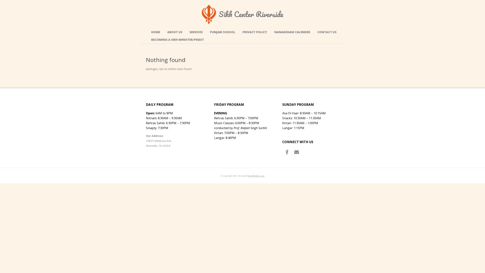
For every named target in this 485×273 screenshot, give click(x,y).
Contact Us (326, 32)
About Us (174, 32)
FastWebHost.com (256, 175)
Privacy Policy (254, 32)
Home (155, 32)
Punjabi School (222, 32)
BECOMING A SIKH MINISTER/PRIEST (177, 40)
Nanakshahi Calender (292, 32)
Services (196, 32)
